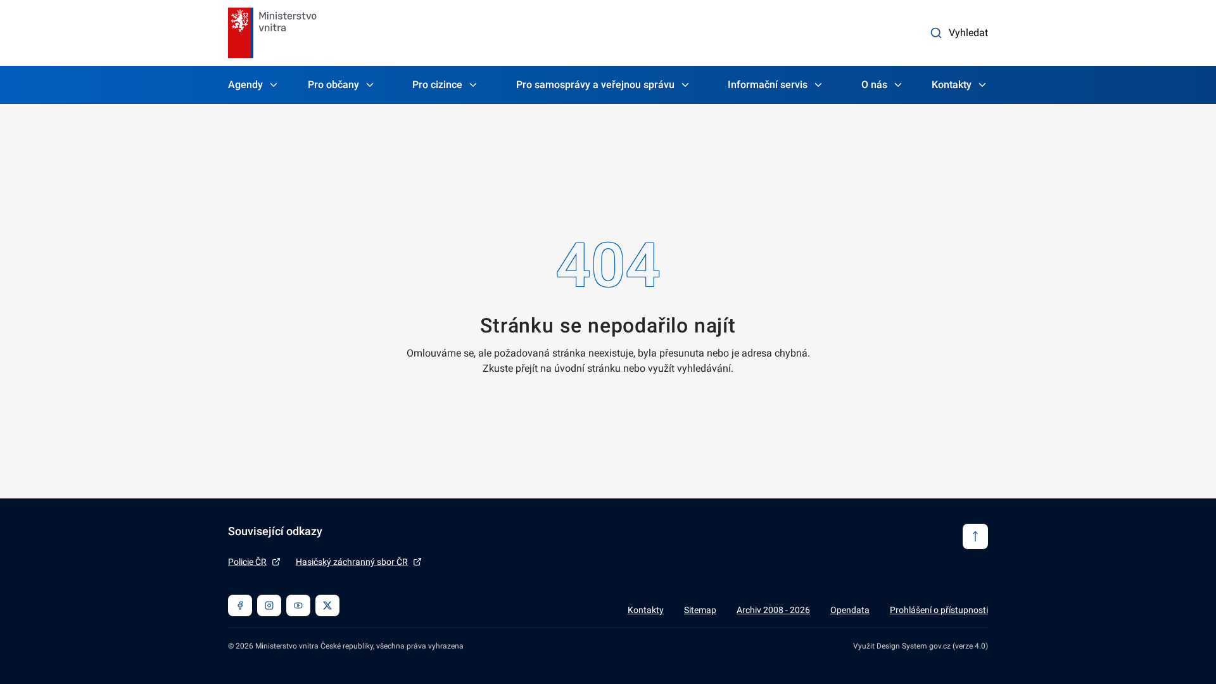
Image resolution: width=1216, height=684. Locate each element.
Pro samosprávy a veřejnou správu (595, 85)
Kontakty (952, 85)
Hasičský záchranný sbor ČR (352, 562)
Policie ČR (247, 562)
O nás (874, 85)
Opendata (850, 610)
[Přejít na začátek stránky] (975, 536)
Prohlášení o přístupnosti (939, 610)
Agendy (245, 85)
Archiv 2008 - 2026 (773, 610)
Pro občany (333, 85)
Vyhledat (968, 33)
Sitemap (700, 610)
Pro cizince (437, 85)
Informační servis (768, 85)
